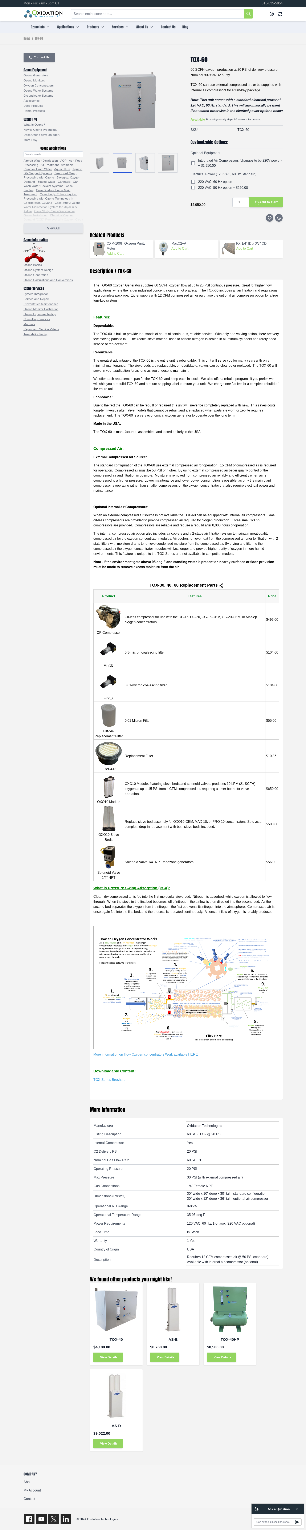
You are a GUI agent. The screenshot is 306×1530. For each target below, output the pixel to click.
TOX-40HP (230, 1339)
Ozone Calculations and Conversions (48, 280)
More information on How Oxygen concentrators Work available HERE (145, 1054)
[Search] (248, 14)
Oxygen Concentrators (39, 85)
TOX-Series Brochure (109, 1079)
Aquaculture (62, 169)
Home (27, 39)
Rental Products (34, 110)
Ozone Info (38, 26)
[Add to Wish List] (269, 218)
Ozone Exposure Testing (40, 314)
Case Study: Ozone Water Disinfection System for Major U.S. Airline (52, 207)
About (28, 1482)
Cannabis (64, 181)
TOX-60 (39, 39)
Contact (29, 1499)
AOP (63, 160)
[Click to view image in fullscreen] (136, 102)
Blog (185, 26)
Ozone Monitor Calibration (41, 309)
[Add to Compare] (279, 218)
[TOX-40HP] (230, 1309)
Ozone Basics (33, 264)
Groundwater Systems (38, 95)
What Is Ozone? (34, 124)
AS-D (116, 1426)
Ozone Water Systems (38, 90)
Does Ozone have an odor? (42, 134)
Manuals (29, 324)
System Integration (36, 294)
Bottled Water (46, 181)
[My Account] (271, 13)
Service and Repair (36, 299)
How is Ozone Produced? (40, 129)
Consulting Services (37, 319)
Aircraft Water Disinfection (41, 160)
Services (118, 26)
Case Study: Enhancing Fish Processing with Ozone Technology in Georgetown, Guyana (50, 198)
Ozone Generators (36, 75)
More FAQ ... (32, 139)
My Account (32, 1490)
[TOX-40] (116, 1309)
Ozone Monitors (34, 80)
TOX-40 (116, 1339)
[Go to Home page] (43, 14)
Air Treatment (50, 164)
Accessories (32, 100)
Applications (65, 26)
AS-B (173, 1339)
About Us (142, 26)
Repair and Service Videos (41, 329)
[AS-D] (116, 1396)
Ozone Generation (36, 275)
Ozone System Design (38, 270)
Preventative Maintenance (41, 304)
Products (93, 26)
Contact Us (168, 26)
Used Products (33, 105)
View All (53, 228)
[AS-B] (173, 1309)
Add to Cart (115, 253)
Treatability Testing (36, 334)
